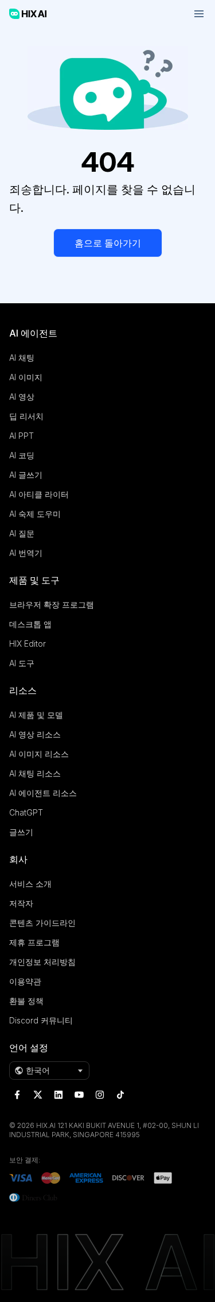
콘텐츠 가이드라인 (42, 923)
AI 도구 (21, 663)
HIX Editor (27, 643)
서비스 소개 (30, 883)
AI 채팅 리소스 (35, 773)
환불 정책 (26, 1001)
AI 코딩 (21, 455)
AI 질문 (21, 533)
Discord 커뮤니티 (41, 1020)
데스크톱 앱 (30, 624)
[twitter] (38, 1094)
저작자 (21, 903)
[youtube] (79, 1094)
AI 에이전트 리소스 (43, 793)
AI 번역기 (25, 553)
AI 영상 (21, 396)
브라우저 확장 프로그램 (51, 604)
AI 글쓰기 (25, 475)
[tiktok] (120, 1094)
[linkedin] (58, 1094)
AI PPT (21, 436)
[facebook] (17, 1094)
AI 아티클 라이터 (39, 494)
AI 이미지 (25, 377)
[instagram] (100, 1094)
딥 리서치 (26, 416)
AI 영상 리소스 (35, 734)
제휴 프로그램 (34, 942)
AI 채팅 (21, 357)
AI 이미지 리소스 (39, 754)
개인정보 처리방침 (42, 962)
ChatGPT (26, 812)
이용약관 (25, 981)
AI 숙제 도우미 (35, 514)
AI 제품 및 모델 (36, 715)
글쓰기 (21, 832)
